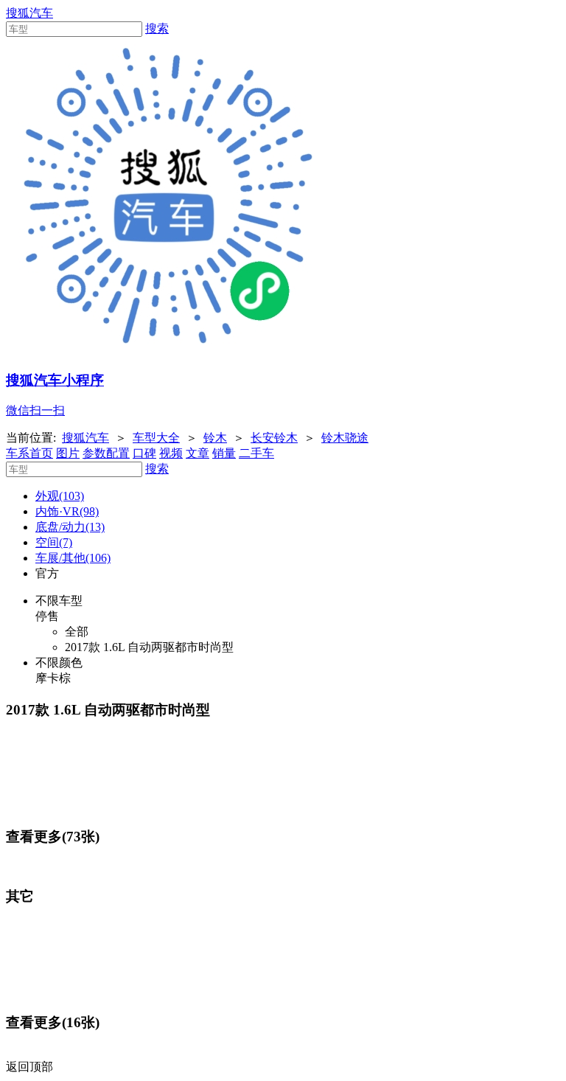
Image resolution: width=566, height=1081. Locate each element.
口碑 (144, 453)
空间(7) (53, 542)
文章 (197, 453)
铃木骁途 (344, 437)
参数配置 (106, 453)
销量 (224, 453)
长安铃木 (274, 437)
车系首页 (29, 453)
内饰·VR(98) (67, 511)
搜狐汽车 (29, 13)
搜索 (157, 28)
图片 (68, 453)
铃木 (215, 437)
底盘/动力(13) (70, 527)
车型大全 (156, 437)
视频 (171, 453)
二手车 (256, 453)
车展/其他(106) (73, 558)
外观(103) (59, 496)
